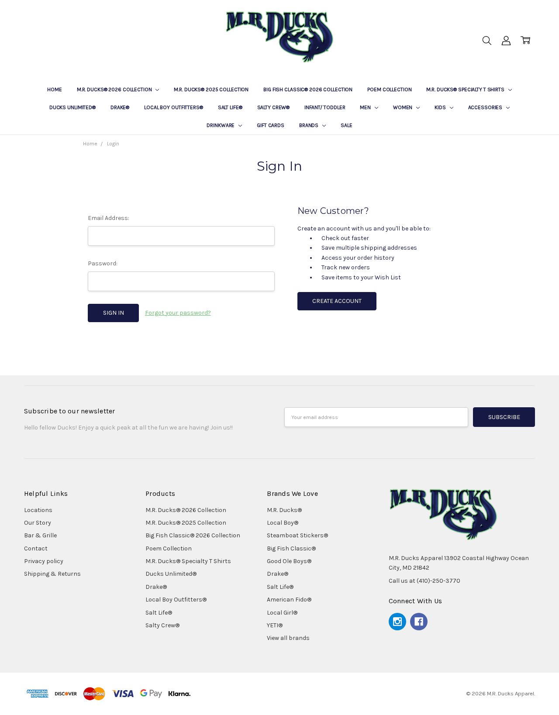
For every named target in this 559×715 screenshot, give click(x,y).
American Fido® (289, 599)
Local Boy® (282, 522)
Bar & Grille (40, 535)
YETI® (275, 625)
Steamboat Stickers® (297, 535)
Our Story (37, 522)
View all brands (288, 638)
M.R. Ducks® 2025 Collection (211, 89)
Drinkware (221, 125)
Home (54, 89)
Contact (36, 548)
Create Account (337, 301)
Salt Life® (230, 107)
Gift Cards (270, 125)
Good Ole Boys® (289, 561)
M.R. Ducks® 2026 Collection (115, 89)
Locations (38, 510)
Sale (346, 125)
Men (366, 107)
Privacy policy (43, 561)
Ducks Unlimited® (72, 107)
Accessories (486, 107)
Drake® (119, 107)
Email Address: (108, 218)
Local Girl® (282, 612)
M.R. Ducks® (284, 510)
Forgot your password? (178, 312)
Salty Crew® (273, 107)
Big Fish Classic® (291, 548)
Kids (441, 107)
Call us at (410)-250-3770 (424, 580)
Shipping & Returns (52, 574)
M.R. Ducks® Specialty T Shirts (465, 89)
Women (403, 107)
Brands (309, 125)
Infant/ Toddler (324, 107)
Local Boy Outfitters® (173, 107)
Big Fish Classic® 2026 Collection (307, 89)
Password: (102, 263)
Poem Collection (389, 89)
